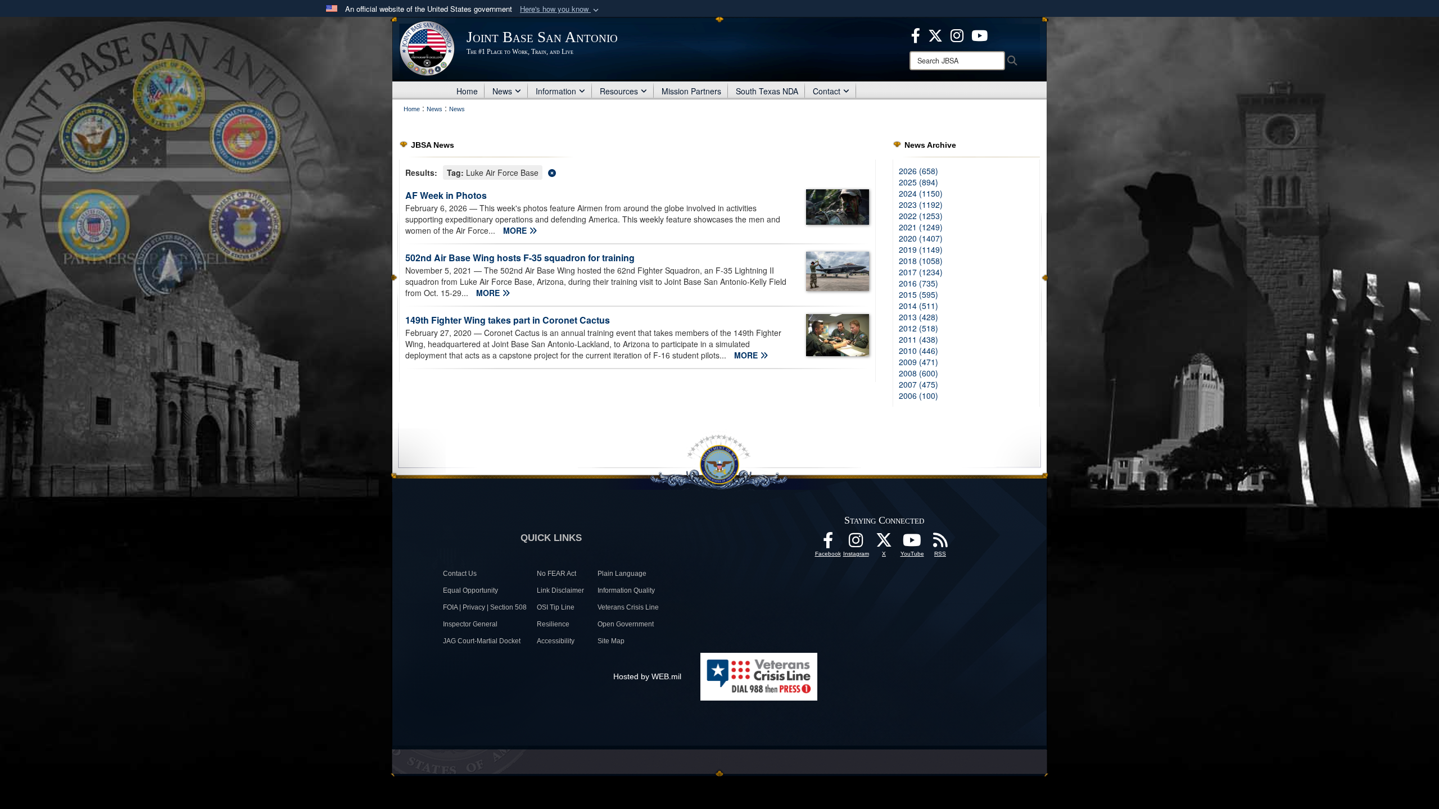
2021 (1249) (921, 227)
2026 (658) (918, 170)
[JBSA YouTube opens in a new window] (979, 34)
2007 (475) (918, 384)
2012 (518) (918, 328)
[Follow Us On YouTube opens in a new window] (912, 543)
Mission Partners (691, 91)
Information (556, 91)
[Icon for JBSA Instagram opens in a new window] (957, 34)
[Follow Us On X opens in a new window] (884, 543)
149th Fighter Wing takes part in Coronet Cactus (507, 319)
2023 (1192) (921, 204)
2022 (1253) (921, 215)
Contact (826, 91)
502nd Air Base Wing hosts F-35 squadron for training (520, 257)
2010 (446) (918, 350)
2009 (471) (918, 361)
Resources (619, 91)
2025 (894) (918, 182)
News (502, 91)
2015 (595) (918, 294)
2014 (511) (918, 305)
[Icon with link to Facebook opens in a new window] (915, 34)
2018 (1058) (921, 260)
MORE (516, 230)
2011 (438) (918, 339)
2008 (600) (918, 373)
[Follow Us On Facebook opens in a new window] (828, 543)
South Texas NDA (767, 91)
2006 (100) (918, 395)
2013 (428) (918, 316)
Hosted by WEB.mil (647, 676)
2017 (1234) (921, 272)
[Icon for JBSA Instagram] (856, 543)
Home (467, 91)
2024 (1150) (921, 193)
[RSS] (940, 543)
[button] (560, 9)
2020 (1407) (921, 238)
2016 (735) (918, 283)
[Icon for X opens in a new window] (935, 34)
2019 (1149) (921, 249)
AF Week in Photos (446, 195)
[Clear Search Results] (637, 171)
